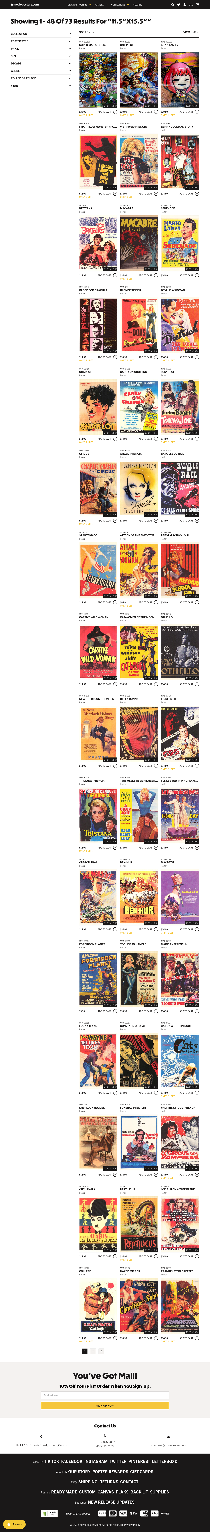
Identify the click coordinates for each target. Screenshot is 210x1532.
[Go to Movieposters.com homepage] (25, 4)
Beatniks (85, 208)
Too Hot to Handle (133, 944)
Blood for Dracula (93, 290)
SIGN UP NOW (105, 1405)
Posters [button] (99, 4)
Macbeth (167, 862)
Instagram (96, 1461)
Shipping (87, 1481)
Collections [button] (118, 4)
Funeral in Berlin (133, 1107)
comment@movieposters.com (168, 1445)
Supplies (159, 1492)
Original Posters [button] (77, 4)
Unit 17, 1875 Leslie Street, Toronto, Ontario (41, 1445)
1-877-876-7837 (105, 1441)
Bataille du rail (172, 453)
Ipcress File (169, 699)
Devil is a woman (173, 290)
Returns (108, 1481)
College (85, 1271)
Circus (84, 453)
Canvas (106, 1492)
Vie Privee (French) (133, 126)
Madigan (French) (174, 944)
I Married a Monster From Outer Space (107, 126)
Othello (167, 617)
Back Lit (139, 1492)
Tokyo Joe (168, 372)
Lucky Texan (88, 1026)
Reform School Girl (175, 535)
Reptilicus (127, 1189)
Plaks (122, 1492)
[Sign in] (184, 4)
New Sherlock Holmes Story (99, 699)
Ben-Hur (126, 862)
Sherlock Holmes (92, 1107)
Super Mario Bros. (92, 45)
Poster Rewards (110, 1471)
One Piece (126, 45)
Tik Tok (51, 1461)
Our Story (79, 1471)
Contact (129, 1481)
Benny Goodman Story (177, 126)
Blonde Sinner (130, 290)
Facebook (71, 1461)
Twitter (118, 1461)
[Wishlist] (178, 4)
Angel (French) (131, 453)
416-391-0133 (105, 1446)
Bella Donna (129, 699)
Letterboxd (165, 1461)
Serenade (168, 208)
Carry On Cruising (133, 372)
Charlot (85, 372)
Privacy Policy (132, 1524)
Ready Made (64, 1492)
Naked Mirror (130, 1271)
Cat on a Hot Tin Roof (176, 1026)
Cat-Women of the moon (137, 617)
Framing (137, 4)
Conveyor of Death (133, 1026)
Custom (87, 1492)
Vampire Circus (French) (178, 1107)
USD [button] (191, 4)
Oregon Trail (88, 862)
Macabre (126, 208)
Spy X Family (169, 45)
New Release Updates (111, 1502)
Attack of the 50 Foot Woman (141, 535)
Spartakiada (88, 535)
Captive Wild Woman (93, 617)
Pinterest (139, 1461)
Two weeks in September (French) (144, 780)
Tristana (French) (92, 780)
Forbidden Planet (92, 944)
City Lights (87, 1189)
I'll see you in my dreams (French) (185, 780)
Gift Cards (141, 1471)
